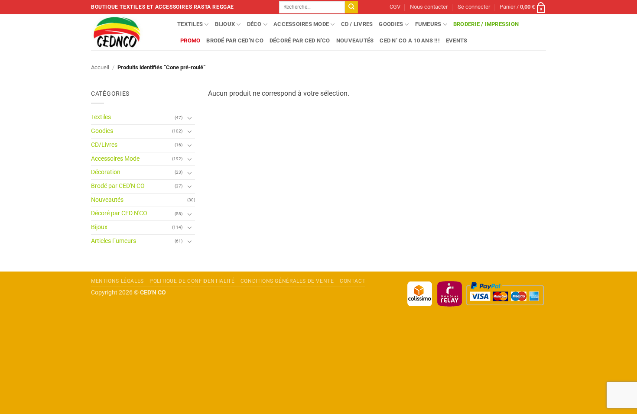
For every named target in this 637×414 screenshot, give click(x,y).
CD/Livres (104, 145)
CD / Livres (357, 24)
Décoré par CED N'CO (119, 213)
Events (457, 40)
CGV (395, 6)
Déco (254, 24)
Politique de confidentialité (192, 281)
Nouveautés (355, 40)
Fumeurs (428, 24)
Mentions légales (117, 281)
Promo (190, 40)
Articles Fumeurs (113, 241)
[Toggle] (190, 118)
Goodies (391, 24)
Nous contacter (429, 6)
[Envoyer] (351, 7)
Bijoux (225, 24)
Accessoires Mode (301, 24)
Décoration (105, 172)
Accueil (100, 67)
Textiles (190, 24)
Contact (352, 281)
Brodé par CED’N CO (234, 40)
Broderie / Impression (486, 24)
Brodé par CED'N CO (118, 186)
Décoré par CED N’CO (300, 40)
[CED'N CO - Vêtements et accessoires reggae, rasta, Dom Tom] (127, 32)
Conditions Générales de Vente (287, 281)
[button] (474, 7)
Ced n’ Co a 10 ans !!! (410, 40)
